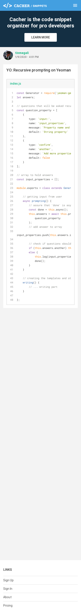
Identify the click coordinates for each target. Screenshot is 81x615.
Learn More (40, 37)
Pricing (8, 605)
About (7, 597)
